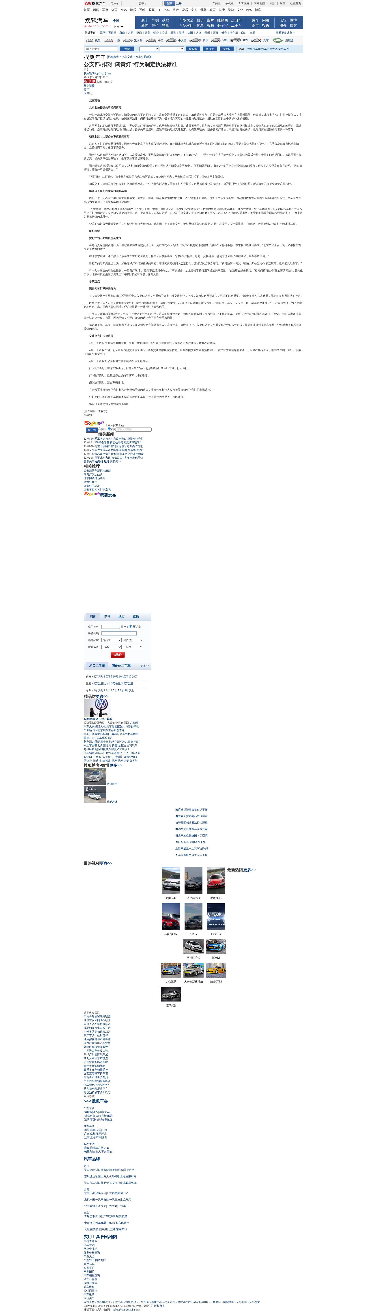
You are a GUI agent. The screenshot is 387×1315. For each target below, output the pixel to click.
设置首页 (89, 1302)
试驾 (165, 20)
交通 (167, 114)
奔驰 (101, 1119)
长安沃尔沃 (116, 1182)
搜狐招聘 (130, 1302)
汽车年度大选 (269, 49)
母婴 (203, 10)
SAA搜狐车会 (96, 1101)
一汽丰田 (123, 1206)
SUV (245, 40)
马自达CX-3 (171, 934)
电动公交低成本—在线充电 (191, 829)
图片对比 (100, 1260)
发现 (143, 154)
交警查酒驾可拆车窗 (96, 1073)
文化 (240, 10)
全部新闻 (241, 1302)
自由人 (97, 1151)
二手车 (236, 25)
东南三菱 (89, 1193)
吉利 (92, 1216)
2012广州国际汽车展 (96, 1054)
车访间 (88, 756)
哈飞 (115, 1222)
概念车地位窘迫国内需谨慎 (191, 835)
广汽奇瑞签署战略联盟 (97, 1016)
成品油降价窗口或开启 (97, 1027)
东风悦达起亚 (92, 1176)
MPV (225, 40)
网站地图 (259, 3)
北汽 (108, 745)
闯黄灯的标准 (92, 485)
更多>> (145, 665)
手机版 (230, 3)
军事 (105, 10)
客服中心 (156, 1302)
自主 (86, 1212)
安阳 (98, 1129)
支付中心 (117, 1302)
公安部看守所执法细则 (97, 470)
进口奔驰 (89, 1169)
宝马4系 (171, 1005)
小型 (117, 40)
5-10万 (114, 676)
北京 (92, 100)
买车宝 (222, 25)
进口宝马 (89, 1182)
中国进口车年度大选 (96, 1050)
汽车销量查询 (92, 1275)
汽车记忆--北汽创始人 (97, 1084)
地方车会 (89, 1126)
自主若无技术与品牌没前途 (191, 816)
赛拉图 (108, 1119)
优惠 (200, 25)
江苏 (98, 1133)
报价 (200, 20)
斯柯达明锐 (193, 957)
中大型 (182, 40)
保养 (255, 25)
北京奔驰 (89, 1206)
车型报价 (89, 1267)
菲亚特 (94, 1119)
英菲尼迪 (117, 1169)
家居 (185, 10)
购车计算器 (90, 1279)
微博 (293, 20)
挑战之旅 (98, 1147)
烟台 (156, 32)
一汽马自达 (102, 1199)
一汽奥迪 (114, 1199)
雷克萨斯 (129, 1169)
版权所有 (159, 1305)
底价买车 (89, 1298)
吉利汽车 (132, 745)
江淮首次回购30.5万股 (97, 1020)
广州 (98, 1137)
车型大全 (186, 20)
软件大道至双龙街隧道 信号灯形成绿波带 (119, 450)
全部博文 (254, 1302)
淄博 (181, 32)
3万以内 (98, 676)
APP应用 (244, 3)
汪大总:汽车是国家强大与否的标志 (118, 726)
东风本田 (89, 1199)
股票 (151, 10)
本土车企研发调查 (94, 745)
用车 (255, 20)
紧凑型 (138, 40)
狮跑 (95, 1112)
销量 (165, 25)
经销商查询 (90, 1290)
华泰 (98, 1216)
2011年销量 (133, 753)
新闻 (96, 10)
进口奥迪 (100, 1169)
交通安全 (97, 354)
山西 (104, 1129)
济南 (139, 32)
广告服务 (143, 1302)
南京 (244, 32)
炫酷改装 (112, 801)
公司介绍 (215, 1302)
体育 (114, 10)
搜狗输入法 (103, 1302)
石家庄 (112, 32)
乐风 (109, 1115)
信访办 (88, 760)
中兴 (104, 1229)
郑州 (207, 32)
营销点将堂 (131, 760)
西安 (215, 32)
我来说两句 (97, 73)
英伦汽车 (95, 1222)
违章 (183, 263)
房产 (176, 10)
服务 (283, 25)
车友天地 (106, 1151)
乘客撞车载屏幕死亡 (96, 1088)
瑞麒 (118, 1216)
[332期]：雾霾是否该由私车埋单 (119, 734)
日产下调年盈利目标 (96, 1035)
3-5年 (114, 690)
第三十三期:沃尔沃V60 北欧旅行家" (119, 741)
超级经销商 (90, 749)
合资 (86, 1189)
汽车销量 (89, 753)
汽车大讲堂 (90, 726)
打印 (86, 89)
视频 (142, 10)
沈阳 (190, 32)
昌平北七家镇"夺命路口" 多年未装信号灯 (119, 457)
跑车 (266, 40)
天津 (102, 32)
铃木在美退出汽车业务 (97, 1043)
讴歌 (109, 1169)
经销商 (222, 20)
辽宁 (87, 1137)
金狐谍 (107, 760)
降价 (155, 25)
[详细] (134, 722)
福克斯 (103, 1115)
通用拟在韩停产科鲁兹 (97, 1039)
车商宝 (217, 3)
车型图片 (89, 1271)
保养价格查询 (92, 1252)
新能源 (289, 40)
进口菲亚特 (102, 1182)
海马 (113, 1216)
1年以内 (98, 690)
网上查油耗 (90, 1248)
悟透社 (97, 760)
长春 (224, 32)
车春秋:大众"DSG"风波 (98, 718)
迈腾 (101, 1112)
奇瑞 (87, 1216)
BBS (249, 10)
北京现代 (125, 1199)
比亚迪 (122, 745)
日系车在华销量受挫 (96, 1069)
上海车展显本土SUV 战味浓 (192, 848)
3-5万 (107, 676)
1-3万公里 (115, 683)
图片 (210, 20)
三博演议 (117, 756)
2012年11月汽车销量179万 (110, 753)
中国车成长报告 (103, 737)
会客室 (97, 756)
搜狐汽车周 (254, 49)
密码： (143, 3)
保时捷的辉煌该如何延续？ (114, 749)
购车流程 (89, 1286)
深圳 (104, 1137)
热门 (86, 1166)
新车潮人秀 (90, 741)
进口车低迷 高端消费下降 (190, 842)
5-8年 (121, 690)
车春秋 (107, 756)
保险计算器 (90, 1283)
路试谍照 (112, 784)
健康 (222, 10)
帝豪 (87, 1222)
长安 (92, 295)
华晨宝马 (100, 1193)
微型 (98, 40)
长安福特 (112, 1193)
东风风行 (123, 1222)
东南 (118, 1229)
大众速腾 (171, 981)
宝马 (107, 1112)
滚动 (282, 3)
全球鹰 (106, 1216)
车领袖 (88, 730)
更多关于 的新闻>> (102, 461)
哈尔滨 (234, 32)
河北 (104, 1133)
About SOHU (200, 1302)
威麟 (124, 1216)
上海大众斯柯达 (110, 1176)
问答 (265, 20)
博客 (258, 10)
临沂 (164, 32)
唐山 (122, 32)
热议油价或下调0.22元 (97, 1092)
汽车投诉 (89, 1245)
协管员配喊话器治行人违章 (191, 822)
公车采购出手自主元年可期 (191, 855)
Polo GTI (171, 897)
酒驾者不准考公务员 (96, 1077)
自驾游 (88, 1147)
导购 (155, 20)
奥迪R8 (216, 957)
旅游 (231, 10)
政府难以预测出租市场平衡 (191, 809)
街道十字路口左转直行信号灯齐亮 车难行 (119, 446)
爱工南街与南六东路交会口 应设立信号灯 (119, 438)
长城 (87, 1229)
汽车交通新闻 (143, 56)
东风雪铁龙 (130, 1182)
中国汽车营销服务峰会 (97, 1081)
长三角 (88, 1151)
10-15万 (123, 676)
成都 (92, 1133)
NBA (123, 10)
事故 (245, 212)
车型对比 (186, 25)
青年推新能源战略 (94, 1065)
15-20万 (133, 676)
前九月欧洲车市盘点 (96, 1058)
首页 (87, 10)
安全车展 (283, 49)
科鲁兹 (94, 1115)
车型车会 (89, 1108)
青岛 (147, 32)
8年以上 (129, 690)
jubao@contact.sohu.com (126, 1309)
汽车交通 (127, 56)
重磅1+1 (88, 737)
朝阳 (92, 136)
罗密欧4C (215, 898)
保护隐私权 (184, 1302)
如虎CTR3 (216, 981)
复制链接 (89, 85)
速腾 (87, 1119)
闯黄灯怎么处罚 (93, 474)
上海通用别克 (128, 1176)
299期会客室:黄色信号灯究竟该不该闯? (118, 442)
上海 (92, 1137)
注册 (179, 3)
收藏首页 (295, 3)
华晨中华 (106, 1222)
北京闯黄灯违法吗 (94, 478)
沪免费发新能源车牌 (96, 1062)
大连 (198, 32)
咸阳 (87, 1129)
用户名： (116, 3)
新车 (144, 20)
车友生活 (89, 1144)
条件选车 (89, 1264)
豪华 (205, 40)
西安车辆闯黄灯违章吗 (97, 489)
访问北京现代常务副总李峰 (108, 730)
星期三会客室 (92, 734)
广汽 (124, 1229)
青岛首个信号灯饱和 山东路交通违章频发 (119, 453)
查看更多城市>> (285, 32)
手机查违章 (90, 1241)
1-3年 (107, 690)
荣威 (92, 1229)
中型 (160, 40)
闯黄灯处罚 (90, 482)
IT (159, 10)
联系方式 (169, 1302)
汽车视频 (117, 760)
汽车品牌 (92, 1159)
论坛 (283, 20)
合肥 (252, 32)
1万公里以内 (101, 683)
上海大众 (100, 1206)
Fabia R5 (216, 934)
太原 (130, 32)
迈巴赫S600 (193, 898)
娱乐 (133, 10)
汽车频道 (113, 56)
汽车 (166, 10)
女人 (194, 10)
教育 (212, 10)
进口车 (236, 20)
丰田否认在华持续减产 (97, 1024)
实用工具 (92, 1237)
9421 (106, 1147)
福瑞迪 (88, 1112)
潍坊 (173, 32)
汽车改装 (89, 1294)
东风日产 (123, 1193)
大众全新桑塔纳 (193, 981)
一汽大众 (112, 1206)
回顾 (272, 3)
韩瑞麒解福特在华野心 (97, 1046)
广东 (87, 1133)
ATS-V (194, 934)
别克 (87, 1115)
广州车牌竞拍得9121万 (97, 1031)
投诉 (265, 25)
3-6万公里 (127, 683)
